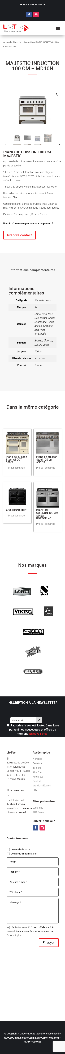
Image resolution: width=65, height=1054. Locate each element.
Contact (37, 781)
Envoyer (49, 943)
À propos (37, 758)
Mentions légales (42, 785)
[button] (56, 94)
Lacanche (38, 807)
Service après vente (32, 4)
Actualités (38, 776)
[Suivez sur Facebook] (29, 14)
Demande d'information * (24, 853)
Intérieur (37, 767)
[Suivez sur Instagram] (36, 14)
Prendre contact (19, 235)
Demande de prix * (20, 849)
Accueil (7, 42)
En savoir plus (38, 733)
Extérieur (37, 763)
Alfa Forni (38, 772)
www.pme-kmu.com (48, 1037)
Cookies (36, 1041)
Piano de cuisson (21, 42)
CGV (35, 790)
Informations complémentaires (32, 270)
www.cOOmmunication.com (19, 1037)
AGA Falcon (39, 812)
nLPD (27, 1041)
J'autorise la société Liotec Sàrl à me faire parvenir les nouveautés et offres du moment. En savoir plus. (31, 931)
